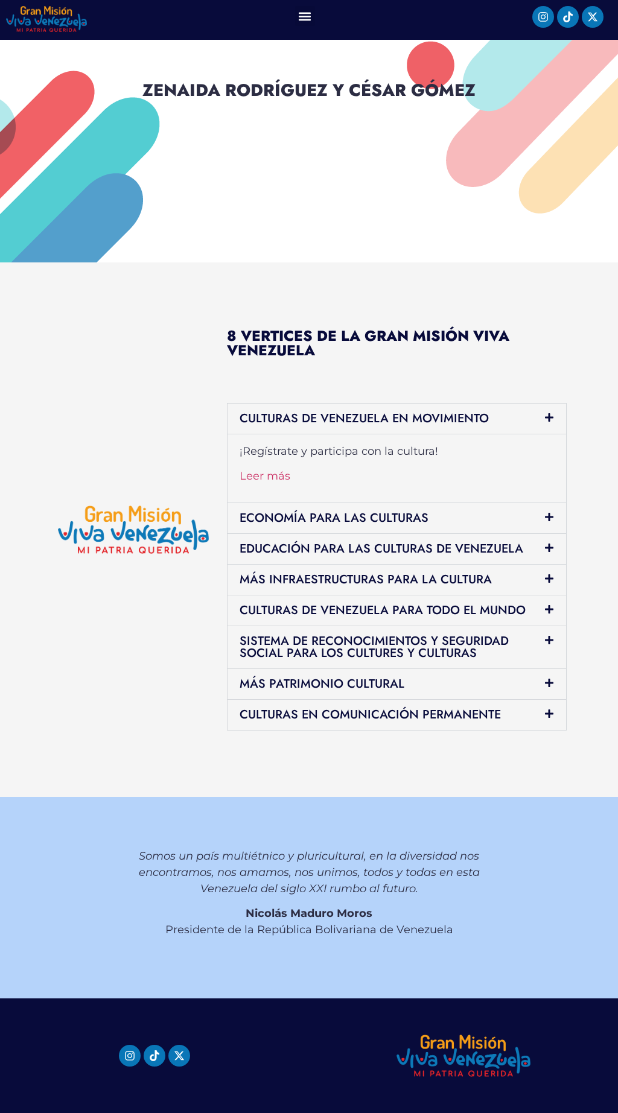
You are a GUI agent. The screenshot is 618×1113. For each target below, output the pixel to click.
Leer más (265, 476)
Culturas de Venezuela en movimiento (364, 418)
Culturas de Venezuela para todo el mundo (383, 610)
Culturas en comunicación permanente (370, 714)
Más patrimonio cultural (322, 684)
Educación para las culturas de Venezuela (381, 548)
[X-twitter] (593, 17)
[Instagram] (543, 17)
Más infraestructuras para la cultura (366, 579)
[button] (305, 16)
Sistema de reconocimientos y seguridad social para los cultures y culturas (374, 647)
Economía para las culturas (334, 518)
